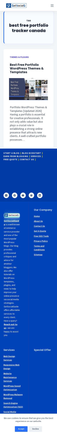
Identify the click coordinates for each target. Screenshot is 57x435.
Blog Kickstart (31, 153)
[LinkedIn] (40, 195)
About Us (38, 221)
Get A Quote (40, 231)
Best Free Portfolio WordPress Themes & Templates (27, 68)
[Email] (23, 195)
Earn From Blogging (15, 156)
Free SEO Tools (41, 236)
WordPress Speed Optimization (12, 387)
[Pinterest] (14, 195)
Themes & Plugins (19, 57)
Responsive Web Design (11, 366)
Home (37, 216)
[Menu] (52, 5)
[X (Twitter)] (6, 195)
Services (36, 156)
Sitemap (38, 254)
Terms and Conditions (39, 248)
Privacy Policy (41, 241)
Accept (21, 429)
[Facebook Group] (31, 195)
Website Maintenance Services (10, 377)
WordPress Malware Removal (13, 396)
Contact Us (27, 160)
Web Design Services (9, 358)
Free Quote (10, 160)
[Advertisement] (44, 363)
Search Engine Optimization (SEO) (13, 405)
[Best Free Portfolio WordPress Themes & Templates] (28, 89)
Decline (35, 429)
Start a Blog (11, 153)
